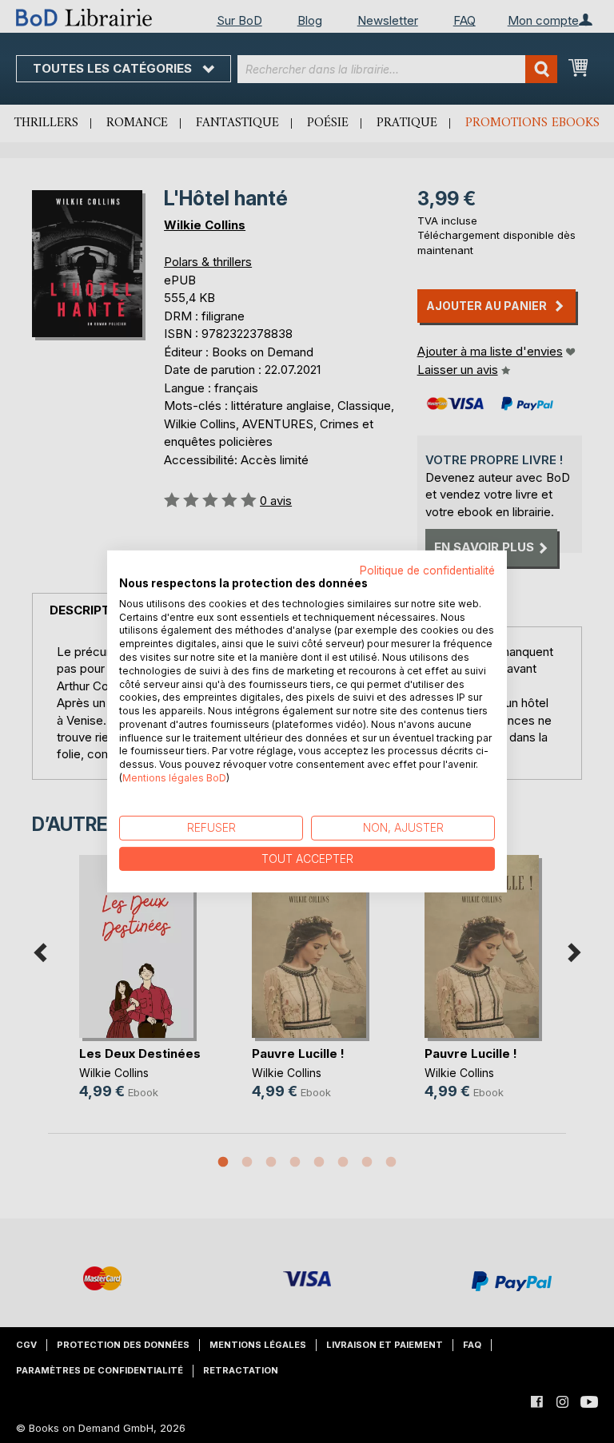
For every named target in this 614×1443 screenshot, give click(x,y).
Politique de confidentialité (427, 570)
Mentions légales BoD (174, 778)
